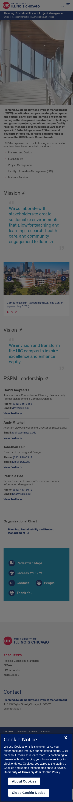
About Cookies (24, 781)
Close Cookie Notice (29, 793)
